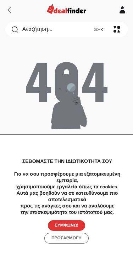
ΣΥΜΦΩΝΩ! (66, 225)
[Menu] (116, 29)
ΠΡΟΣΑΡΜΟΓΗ (66, 238)
